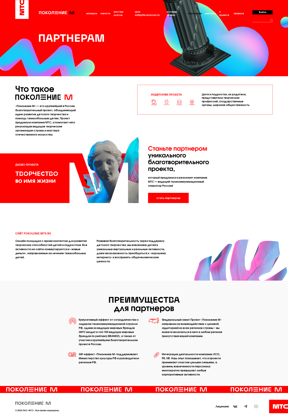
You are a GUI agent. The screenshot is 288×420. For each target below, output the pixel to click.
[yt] (256, 406)
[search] (271, 20)
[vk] (235, 406)
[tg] (245, 406)
